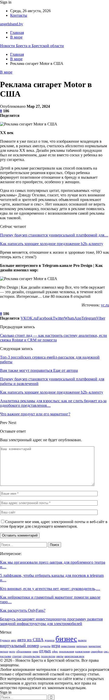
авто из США (30, 639)
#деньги (5, 640)
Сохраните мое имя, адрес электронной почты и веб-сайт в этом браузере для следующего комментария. (53, 524)
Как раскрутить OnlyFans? (22, 610)
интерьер (81, 646)
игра (55, 645)
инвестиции (68, 646)
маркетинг (94, 646)
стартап (17, 656)
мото (12, 651)
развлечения (82, 651)
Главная (17, 32)
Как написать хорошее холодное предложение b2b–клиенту (51, 244)
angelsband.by (11, 24)
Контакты (18, 15)
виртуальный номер (19, 645)
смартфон (97, 651)
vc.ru (105, 305)
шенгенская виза (74, 656)
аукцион (50, 640)
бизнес (66, 639)
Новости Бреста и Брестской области (32, 46)
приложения (66, 651)
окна (35, 651)
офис (55, 651)
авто (13, 640)
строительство (31, 656)
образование (23, 651)
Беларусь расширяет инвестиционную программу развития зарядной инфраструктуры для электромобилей (51, 621)
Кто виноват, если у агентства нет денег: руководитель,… (50, 588)
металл (4, 651)
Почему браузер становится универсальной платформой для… (54, 235)
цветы (59, 656)
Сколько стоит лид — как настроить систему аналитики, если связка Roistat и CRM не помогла (53, 337)
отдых (45, 650)
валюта (82, 640)
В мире (16, 37)
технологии (48, 656)
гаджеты (45, 646)
